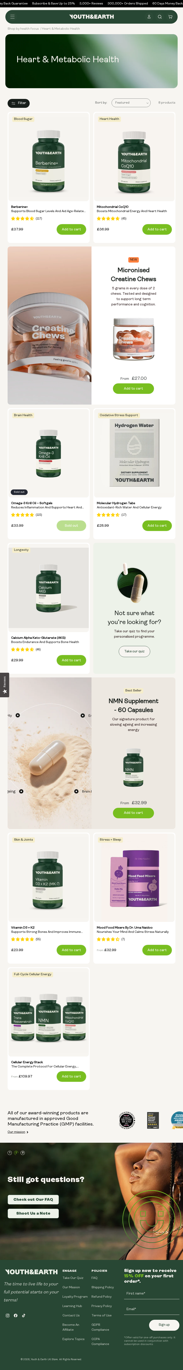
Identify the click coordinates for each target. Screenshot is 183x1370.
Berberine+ (48, 209)
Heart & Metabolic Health (61, 29)
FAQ (95, 1278)
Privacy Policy (102, 1306)
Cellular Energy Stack (44, 1065)
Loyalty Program (75, 1297)
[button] (12, 16)
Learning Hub (72, 1306)
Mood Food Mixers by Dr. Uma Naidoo (133, 930)
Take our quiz (134, 651)
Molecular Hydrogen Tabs (129, 506)
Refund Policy (102, 1297)
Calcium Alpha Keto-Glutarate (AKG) (45, 640)
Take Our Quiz (72, 1278)
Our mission (16, 1132)
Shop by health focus (23, 29)
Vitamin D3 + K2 (46, 930)
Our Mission (71, 1287)
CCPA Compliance (100, 1342)
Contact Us (71, 1315)
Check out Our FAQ (33, 1199)
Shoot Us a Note (33, 1213)
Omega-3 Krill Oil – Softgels (46, 506)
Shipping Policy (103, 1287)
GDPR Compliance (100, 1327)
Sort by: (101, 102)
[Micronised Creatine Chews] (50, 325)
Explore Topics (73, 1339)
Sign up (164, 1325)
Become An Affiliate (70, 1327)
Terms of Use (102, 1315)
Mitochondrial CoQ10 (132, 209)
